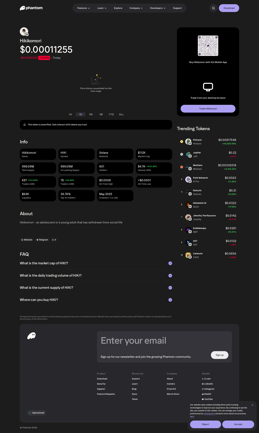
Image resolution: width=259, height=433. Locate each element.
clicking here (209, 414)
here (192, 416)
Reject (205, 424)
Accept (238, 424)
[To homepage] (31, 335)
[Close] (252, 405)
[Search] (213, 8)
